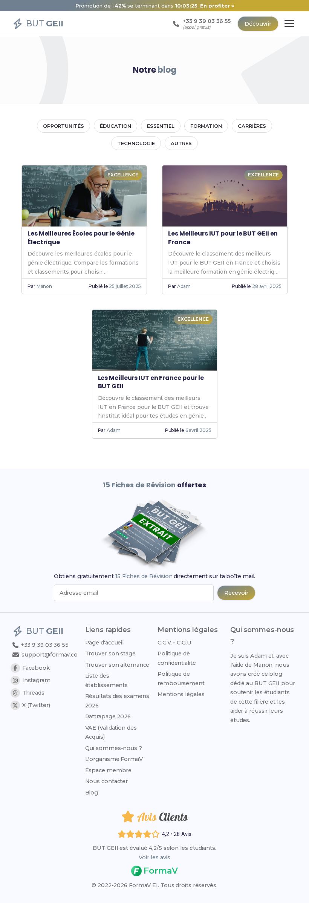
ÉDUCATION (115, 126)
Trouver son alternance (117, 664)
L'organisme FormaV (114, 759)
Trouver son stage (110, 653)
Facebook (36, 667)
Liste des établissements (106, 680)
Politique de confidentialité (177, 658)
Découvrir (258, 23)
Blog (91, 792)
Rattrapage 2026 (108, 716)
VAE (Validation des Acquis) (111, 732)
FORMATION (206, 126)
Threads (33, 692)
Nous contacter (106, 781)
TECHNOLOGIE (136, 143)
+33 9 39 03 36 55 (44, 644)
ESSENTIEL (160, 126)
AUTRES (181, 143)
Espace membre (108, 770)
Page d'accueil (104, 642)
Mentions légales (181, 694)
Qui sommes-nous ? (113, 748)
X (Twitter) (36, 705)
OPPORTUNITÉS (63, 126)
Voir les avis (154, 857)
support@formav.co (49, 654)
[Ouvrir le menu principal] (289, 23)
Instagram (36, 680)
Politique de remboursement (181, 678)
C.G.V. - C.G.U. (175, 642)
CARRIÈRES (252, 126)
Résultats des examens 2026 (117, 701)
